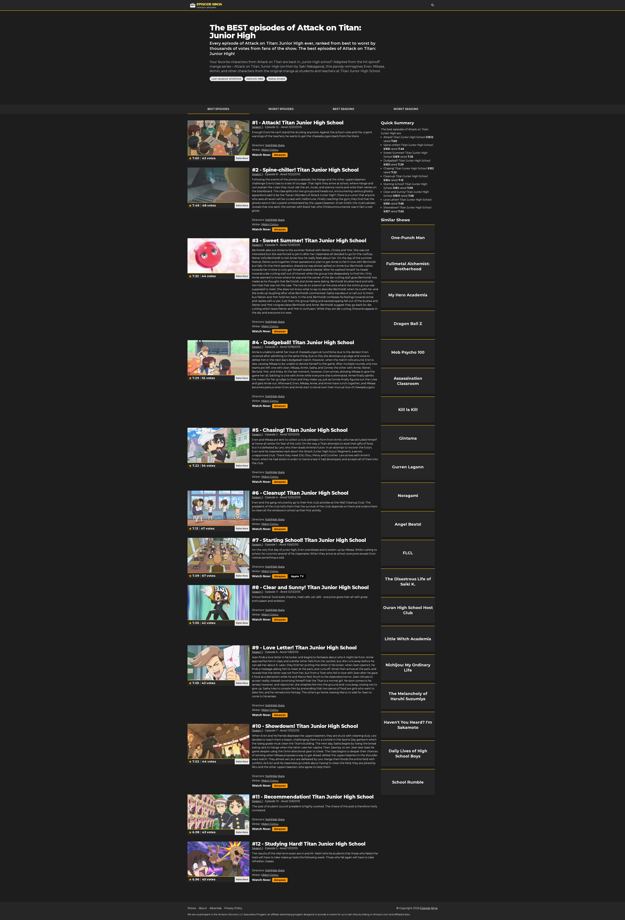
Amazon (280, 154)
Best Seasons (343, 109)
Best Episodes (218, 109)
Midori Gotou (269, 149)
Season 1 (257, 127)
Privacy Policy (233, 908)
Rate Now (242, 158)
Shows (192, 908)
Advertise (215, 908)
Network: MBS (254, 78)
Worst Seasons (406, 109)
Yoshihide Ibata (275, 145)
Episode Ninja (429, 908)
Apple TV (297, 576)
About (203, 908)
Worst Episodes (281, 109)
